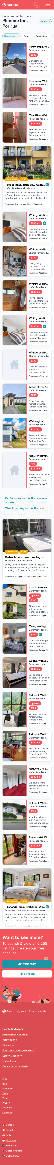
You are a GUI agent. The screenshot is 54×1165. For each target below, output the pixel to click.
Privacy (6, 1103)
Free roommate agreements (18, 1050)
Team (5, 1093)
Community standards (15, 1066)
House (44, 21)
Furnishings (41, 36)
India (8, 1135)
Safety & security (12, 1055)
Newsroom (7, 1088)
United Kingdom (14, 1150)
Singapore (11, 1140)
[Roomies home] (10, 5)
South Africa (12, 1145)
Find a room (27, 973)
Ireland (9, 1130)
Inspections (9, 1061)
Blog (4, 1084)
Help (4, 1079)
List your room (27, 963)
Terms (5, 1098)
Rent (26, 36)
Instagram (7, 1112)
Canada (10, 1124)
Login (47, 4)
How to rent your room (15, 1034)
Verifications (9, 1039)
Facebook (7, 1107)
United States (13, 1156)
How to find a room (13, 1028)
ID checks (8, 1045)
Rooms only (10, 36)
